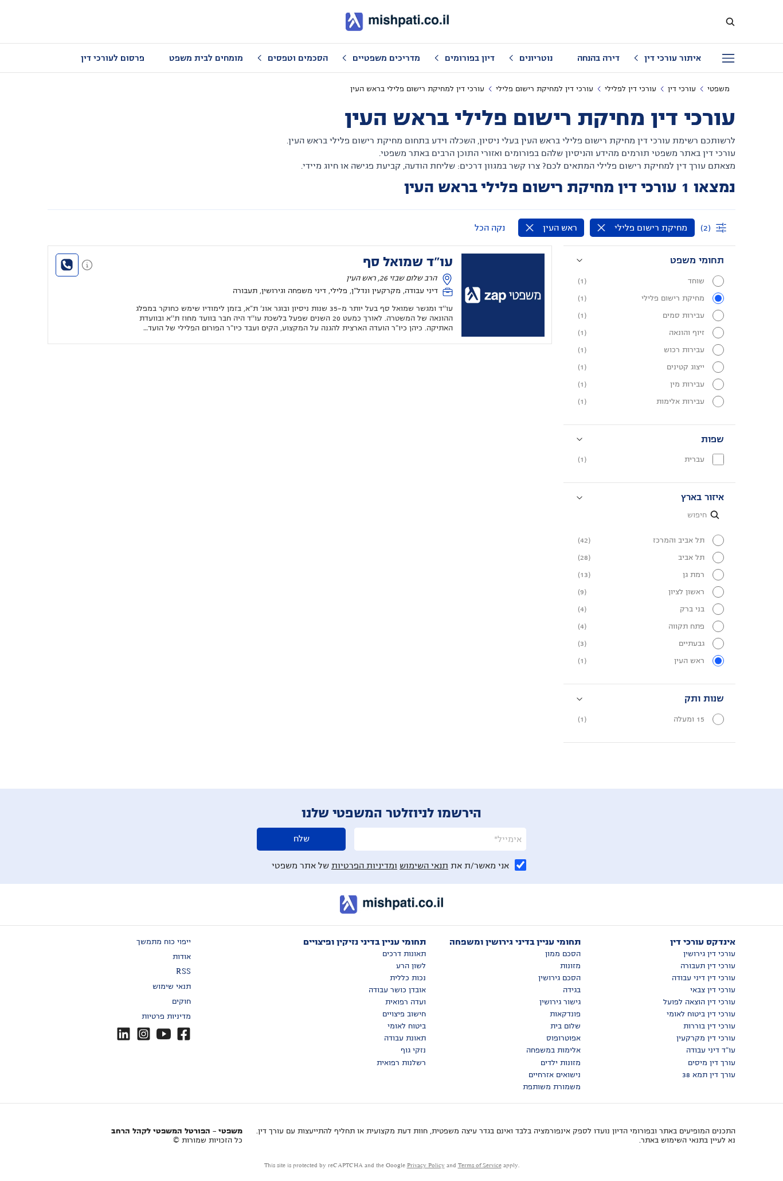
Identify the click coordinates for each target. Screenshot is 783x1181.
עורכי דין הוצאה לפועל (699, 1002)
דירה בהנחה (598, 58)
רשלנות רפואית (401, 1063)
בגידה (572, 990)
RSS (183, 972)
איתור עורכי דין (672, 58)
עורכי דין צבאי (712, 990)
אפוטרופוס (563, 1038)
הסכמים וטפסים (298, 58)
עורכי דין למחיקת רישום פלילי (544, 89)
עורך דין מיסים (711, 1063)
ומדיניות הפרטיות (364, 865)
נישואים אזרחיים (554, 1075)
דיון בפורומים (470, 58)
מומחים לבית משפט (206, 58)
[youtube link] (163, 1034)
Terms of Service (480, 1165)
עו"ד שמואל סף (408, 262)
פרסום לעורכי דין (112, 58)
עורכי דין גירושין (709, 954)
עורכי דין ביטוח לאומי (701, 1014)
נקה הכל (490, 227)
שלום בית (565, 1026)
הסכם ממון (563, 954)
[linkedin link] (123, 1034)
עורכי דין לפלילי (630, 89)
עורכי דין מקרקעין (705, 1038)
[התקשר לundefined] (67, 265)
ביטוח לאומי (406, 1026)
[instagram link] (143, 1034)
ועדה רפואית (405, 1002)
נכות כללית (408, 978)
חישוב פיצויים (404, 1014)
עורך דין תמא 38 (708, 1075)
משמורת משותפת (552, 1087)
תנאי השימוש (424, 865)
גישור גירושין (560, 1002)
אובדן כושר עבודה (397, 990)
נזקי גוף (413, 1050)
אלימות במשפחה (553, 1050)
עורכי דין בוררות (709, 1026)
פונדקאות (565, 1014)
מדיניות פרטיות (166, 1016)
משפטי (718, 89)
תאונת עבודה (405, 1038)
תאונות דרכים (404, 954)
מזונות (570, 966)
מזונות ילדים (561, 1063)
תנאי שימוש (171, 987)
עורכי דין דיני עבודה (703, 978)
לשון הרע (411, 966)
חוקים (181, 1001)
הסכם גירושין (559, 978)
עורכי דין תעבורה (707, 966)
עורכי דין (682, 89)
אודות (182, 957)
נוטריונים (536, 58)
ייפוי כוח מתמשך (163, 942)
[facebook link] (184, 1034)
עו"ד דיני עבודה (710, 1050)
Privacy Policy (426, 1165)
